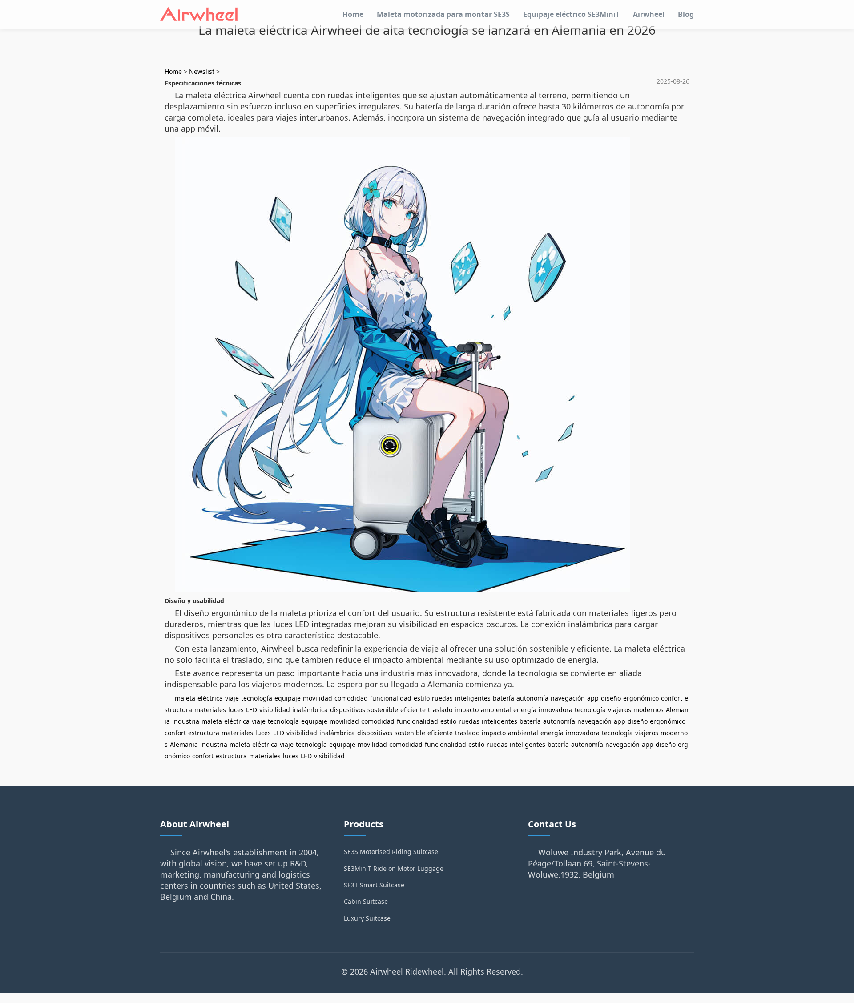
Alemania (184, 744)
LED (251, 709)
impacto (467, 709)
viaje (232, 698)
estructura (203, 733)
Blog (686, 14)
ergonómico (641, 698)
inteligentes (473, 698)
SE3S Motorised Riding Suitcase (391, 851)
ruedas (442, 698)
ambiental (496, 709)
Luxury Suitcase (367, 918)
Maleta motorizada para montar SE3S (443, 14)
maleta (185, 698)
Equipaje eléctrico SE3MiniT (571, 14)
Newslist (201, 71)
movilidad (317, 698)
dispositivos (347, 709)
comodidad (351, 698)
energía (524, 709)
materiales (210, 709)
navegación (568, 698)
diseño (611, 698)
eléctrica (210, 698)
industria (185, 721)
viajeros (619, 709)
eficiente (413, 709)
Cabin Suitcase (366, 901)
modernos (648, 709)
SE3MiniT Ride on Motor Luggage (393, 868)
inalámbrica (310, 709)
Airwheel (649, 14)
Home (352, 14)
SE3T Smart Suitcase (374, 885)
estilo (422, 698)
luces (236, 709)
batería (503, 698)
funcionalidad (390, 698)
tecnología (256, 698)
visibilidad (274, 709)
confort (671, 698)
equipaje (287, 698)
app (593, 698)
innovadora (555, 709)
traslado (440, 709)
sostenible (382, 709)
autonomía (532, 698)
